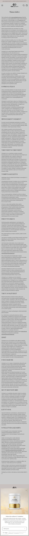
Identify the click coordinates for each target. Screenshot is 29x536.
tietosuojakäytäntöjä (9, 533)
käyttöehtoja (16, 533)
